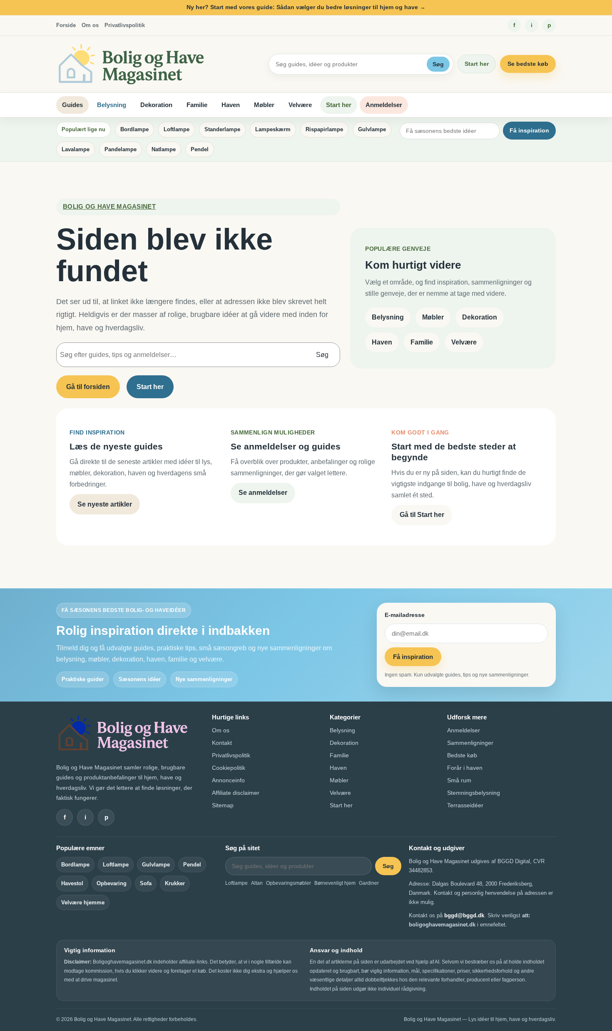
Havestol (72, 883)
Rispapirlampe (324, 129)
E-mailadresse (405, 615)
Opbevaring (112, 883)
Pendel (200, 149)
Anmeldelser (384, 104)
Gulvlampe (372, 129)
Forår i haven (465, 767)
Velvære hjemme (82, 902)
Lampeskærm (273, 129)
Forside (66, 25)
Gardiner (369, 883)
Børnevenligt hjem (335, 883)
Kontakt (222, 742)
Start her (477, 63)
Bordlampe (134, 129)
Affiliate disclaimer (235, 792)
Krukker (175, 883)
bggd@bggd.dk (464, 915)
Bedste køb (462, 755)
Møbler (264, 104)
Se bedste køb (528, 63)
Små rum (459, 780)
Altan (257, 883)
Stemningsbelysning (473, 792)
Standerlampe (222, 129)
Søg (438, 64)
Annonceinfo (228, 780)
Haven (230, 104)
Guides (72, 104)
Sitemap (223, 805)
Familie (197, 104)
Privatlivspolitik (124, 25)
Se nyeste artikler (104, 504)
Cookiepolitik (228, 767)
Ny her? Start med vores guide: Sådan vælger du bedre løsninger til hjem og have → (306, 7)
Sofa (146, 883)
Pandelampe (120, 149)
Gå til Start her (422, 514)
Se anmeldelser (263, 492)
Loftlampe (176, 129)
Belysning (111, 104)
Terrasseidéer (465, 805)
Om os (90, 25)
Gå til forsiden (88, 386)
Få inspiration (529, 130)
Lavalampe (76, 149)
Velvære (300, 104)
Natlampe (164, 149)
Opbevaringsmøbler (288, 883)
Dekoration (156, 104)
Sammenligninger (470, 742)
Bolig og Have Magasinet (109, 206)
